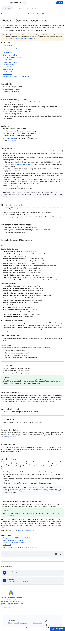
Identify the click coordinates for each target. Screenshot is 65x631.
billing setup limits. (10, 437)
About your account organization (13, 540)
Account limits (7, 67)
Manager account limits (10, 62)
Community (19, 8)
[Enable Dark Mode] (46, 621)
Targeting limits (7, 53)
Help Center (7, 8)
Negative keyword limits (10, 55)
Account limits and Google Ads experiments (22, 38)
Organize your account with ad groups (14, 542)
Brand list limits (7, 46)
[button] (3, 3)
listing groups (11, 138)
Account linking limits (9, 64)
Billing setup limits (8, 69)
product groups (13, 140)
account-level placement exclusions (19, 164)
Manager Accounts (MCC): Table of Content (16, 538)
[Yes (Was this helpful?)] (56, 554)
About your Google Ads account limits (41, 14)
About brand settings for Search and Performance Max (20, 547)
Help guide (59, 629)
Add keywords (7, 545)
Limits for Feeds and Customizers (13, 57)
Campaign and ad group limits (12, 48)
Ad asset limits (7, 60)
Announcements (31, 8)
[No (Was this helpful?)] (60, 554)
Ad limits (5, 50)
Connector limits (8, 71)
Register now (6, 607)
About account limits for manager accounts (41, 401)
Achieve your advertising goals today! (11, 597)
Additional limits (7, 74)
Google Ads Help (14, 3)
